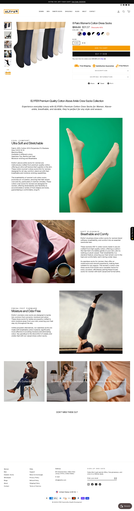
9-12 (84, 43)
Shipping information (101, 77)
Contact (92, 11)
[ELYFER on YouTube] (96, 484)
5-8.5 (76, 43)
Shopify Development (75, 502)
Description (101, 70)
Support (32, 472)
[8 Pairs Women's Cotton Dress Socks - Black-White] (20, 447)
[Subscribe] (115, 478)
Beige (108, 34)
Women (41, 11)
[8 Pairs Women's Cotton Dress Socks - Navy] (14, 447)
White (75, 34)
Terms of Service (35, 486)
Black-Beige (103, 34)
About (84, 11)
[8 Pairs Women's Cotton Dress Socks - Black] (17, 447)
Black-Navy (98, 34)
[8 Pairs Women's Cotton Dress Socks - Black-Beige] (27, 447)
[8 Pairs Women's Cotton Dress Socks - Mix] (11, 447)
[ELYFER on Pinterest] (100, 484)
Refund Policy (34, 480)
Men (48, 11)
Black (89, 34)
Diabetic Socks (57, 11)
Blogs (77, 11)
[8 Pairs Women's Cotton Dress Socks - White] (7, 447)
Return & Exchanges (36, 475)
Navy (84, 34)
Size (74, 39)
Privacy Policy (34, 477)
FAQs (31, 469)
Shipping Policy (35, 483)
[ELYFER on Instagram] (88, 484)
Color (77, 30)
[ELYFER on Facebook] (92, 484)
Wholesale (68, 11)
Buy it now (101, 54)
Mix (80, 34)
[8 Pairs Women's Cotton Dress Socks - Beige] (30, 447)
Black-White (94, 34)
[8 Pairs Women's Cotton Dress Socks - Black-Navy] (24, 447)
